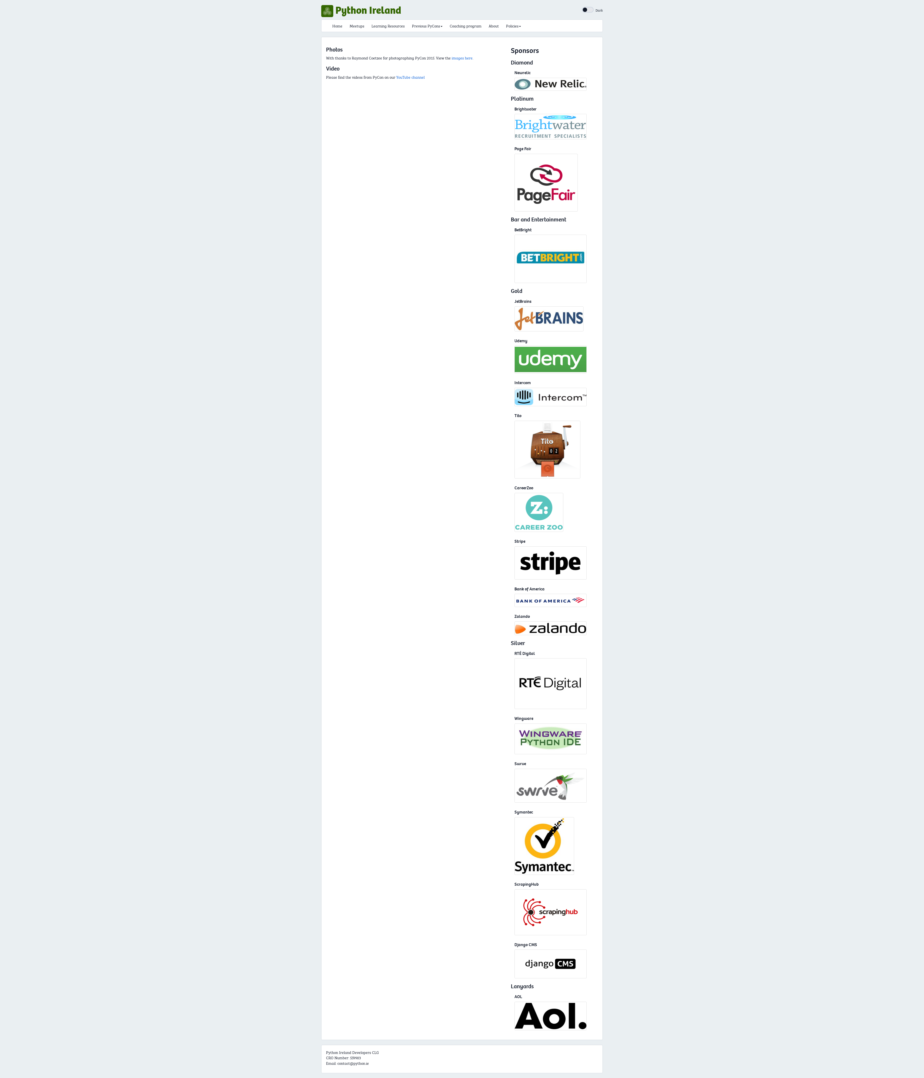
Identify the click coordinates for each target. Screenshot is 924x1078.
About (494, 26)
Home (337, 26)
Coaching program (465, 26)
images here (462, 58)
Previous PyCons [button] (426, 26)
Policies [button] (512, 26)
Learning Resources (388, 26)
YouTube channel (410, 77)
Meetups (357, 26)
